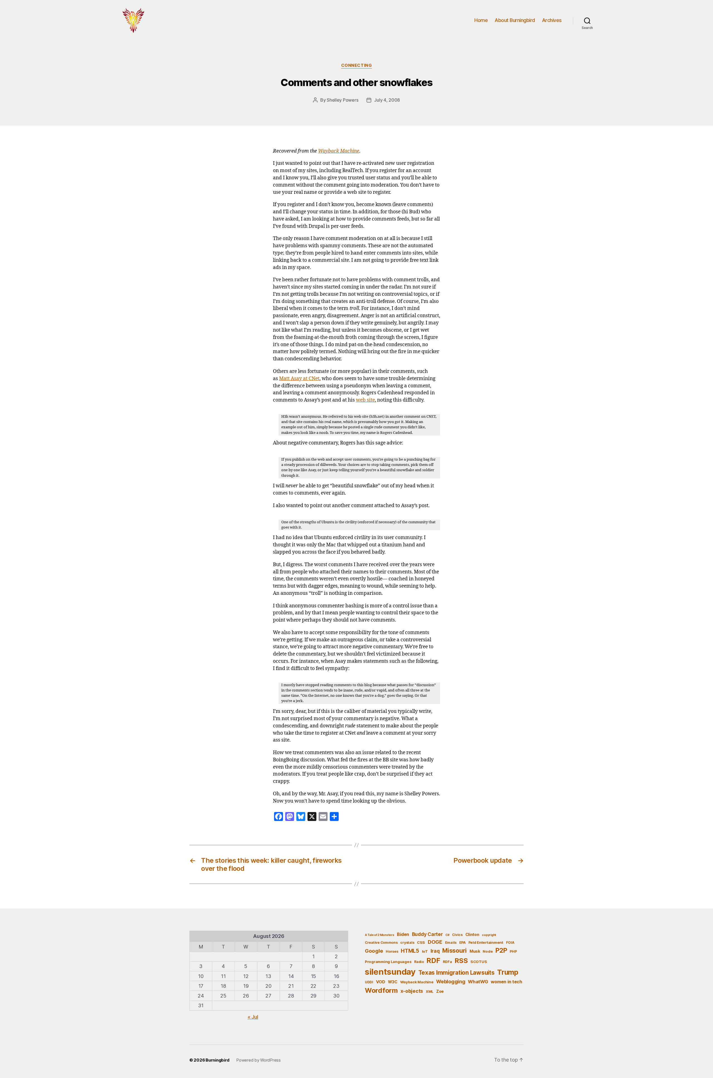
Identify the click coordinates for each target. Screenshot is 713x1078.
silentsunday (390, 972)
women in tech (506, 981)
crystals (407, 942)
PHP (513, 951)
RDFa (447, 962)
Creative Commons (381, 942)
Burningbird (217, 1060)
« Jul (253, 1017)
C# (447, 935)
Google (374, 951)
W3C (392, 981)
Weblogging (450, 981)
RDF (433, 960)
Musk (475, 951)
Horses (392, 951)
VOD (380, 981)
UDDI (369, 982)
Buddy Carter (427, 934)
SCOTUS (478, 961)
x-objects (412, 991)
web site (365, 400)
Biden (403, 934)
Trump (507, 972)
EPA (462, 942)
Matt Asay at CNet (299, 379)
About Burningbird (515, 20)
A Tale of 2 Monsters (379, 935)
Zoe (440, 991)
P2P (501, 950)
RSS (461, 961)
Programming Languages (388, 961)
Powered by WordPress (258, 1060)
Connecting (356, 65)
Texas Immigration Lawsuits (456, 972)
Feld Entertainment (485, 942)
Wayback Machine (338, 151)
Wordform (381, 990)
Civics (457, 935)
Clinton (472, 934)
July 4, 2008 (387, 100)
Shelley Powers (342, 100)
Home (481, 20)
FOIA (510, 942)
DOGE (435, 942)
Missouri (454, 950)
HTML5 (410, 951)
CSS (421, 942)
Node (488, 951)
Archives (552, 20)
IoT (425, 951)
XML (429, 991)
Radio (419, 962)
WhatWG (478, 981)
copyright (489, 935)
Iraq (435, 951)
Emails (450, 942)
